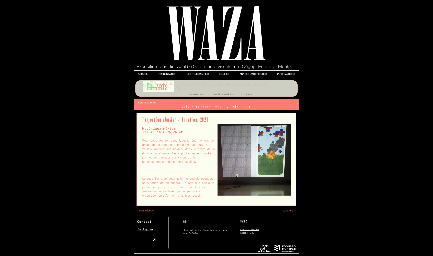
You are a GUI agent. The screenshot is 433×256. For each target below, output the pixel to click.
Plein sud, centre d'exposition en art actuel (206, 229)
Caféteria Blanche (249, 229)
